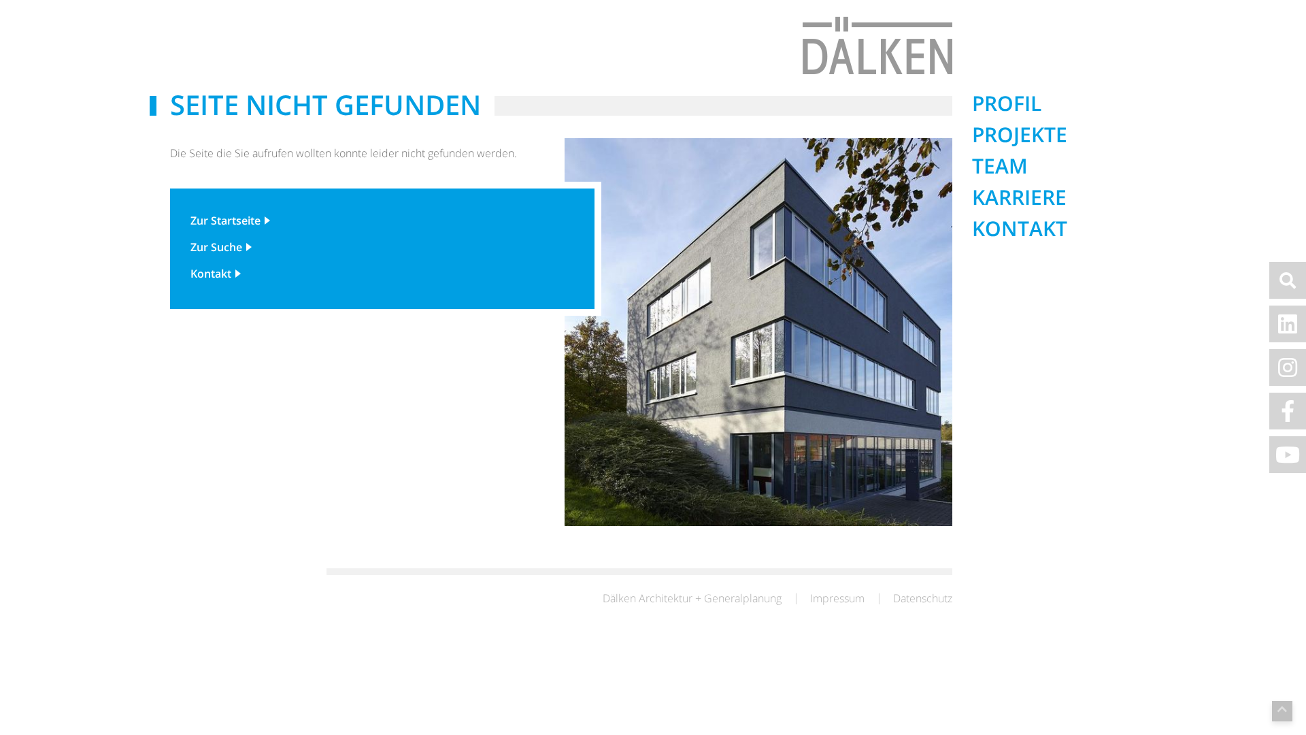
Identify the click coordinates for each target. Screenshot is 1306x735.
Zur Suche (216, 247)
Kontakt (210, 273)
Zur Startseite (225, 220)
